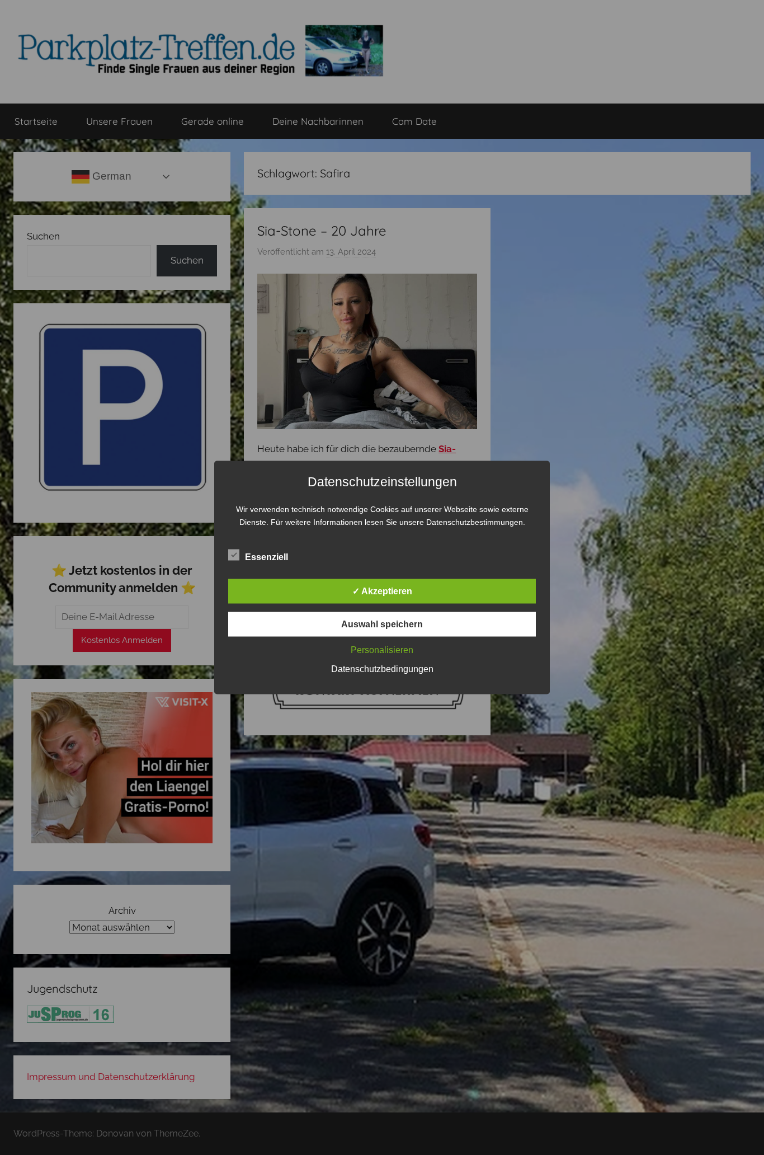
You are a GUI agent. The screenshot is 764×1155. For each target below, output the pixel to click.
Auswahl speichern (382, 624)
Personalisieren (382, 650)
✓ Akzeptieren (382, 591)
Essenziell (266, 557)
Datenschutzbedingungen (382, 669)
